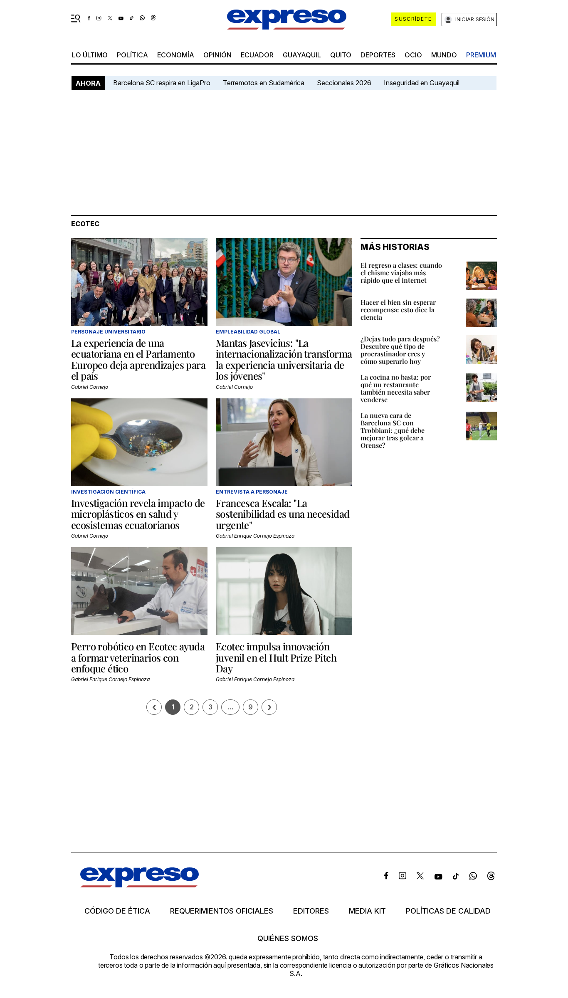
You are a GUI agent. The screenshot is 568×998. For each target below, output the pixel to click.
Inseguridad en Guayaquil (421, 83)
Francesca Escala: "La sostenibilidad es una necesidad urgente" (282, 513)
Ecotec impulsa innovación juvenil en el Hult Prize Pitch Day (276, 657)
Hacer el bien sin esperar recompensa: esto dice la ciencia (398, 309)
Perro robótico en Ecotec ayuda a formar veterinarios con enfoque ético (138, 657)
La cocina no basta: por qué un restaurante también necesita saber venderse (396, 388)
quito (340, 55)
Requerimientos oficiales (221, 911)
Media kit (367, 911)
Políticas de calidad (448, 911)
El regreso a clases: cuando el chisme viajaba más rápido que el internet (401, 272)
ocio (413, 55)
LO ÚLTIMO (90, 55)
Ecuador (257, 55)
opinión (217, 55)
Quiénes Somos (287, 938)
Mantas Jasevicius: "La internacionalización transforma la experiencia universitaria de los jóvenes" (284, 359)
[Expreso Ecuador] (139, 884)
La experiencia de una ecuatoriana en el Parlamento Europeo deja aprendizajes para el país (138, 359)
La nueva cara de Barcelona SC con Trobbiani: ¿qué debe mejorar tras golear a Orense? (393, 430)
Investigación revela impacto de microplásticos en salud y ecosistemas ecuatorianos (138, 513)
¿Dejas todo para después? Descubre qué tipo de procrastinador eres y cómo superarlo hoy (400, 350)
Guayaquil (302, 55)
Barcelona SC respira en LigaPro (161, 83)
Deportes (378, 55)
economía (175, 55)
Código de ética (117, 911)
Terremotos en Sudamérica (263, 83)
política (132, 55)
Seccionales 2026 (344, 83)
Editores (311, 911)
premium (481, 55)
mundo (444, 55)
